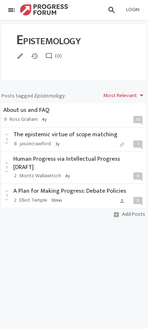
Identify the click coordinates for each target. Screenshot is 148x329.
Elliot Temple (33, 200)
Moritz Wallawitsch (40, 176)
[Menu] (11, 10)
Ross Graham (24, 119)
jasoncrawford (35, 144)
